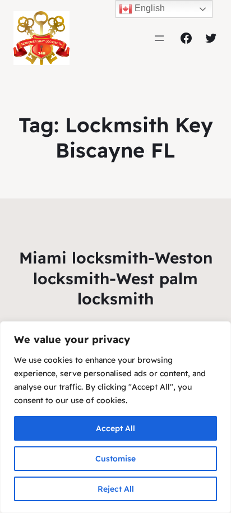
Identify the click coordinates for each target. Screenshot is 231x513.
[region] (115, 417)
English (148, 8)
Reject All (116, 489)
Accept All (115, 428)
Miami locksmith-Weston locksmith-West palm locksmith (115, 278)
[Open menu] (159, 38)
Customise (115, 459)
